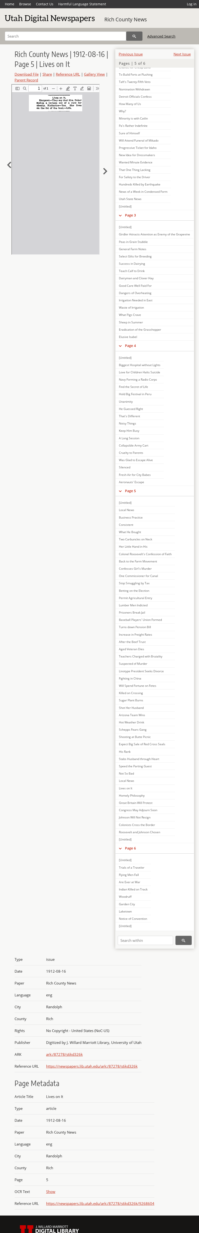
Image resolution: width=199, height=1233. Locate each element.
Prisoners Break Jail (132, 612)
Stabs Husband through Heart (139, 759)
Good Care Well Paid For (135, 286)
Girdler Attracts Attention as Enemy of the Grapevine (154, 234)
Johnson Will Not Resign (134, 817)
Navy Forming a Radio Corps (138, 379)
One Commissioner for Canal (138, 576)
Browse (25, 4)
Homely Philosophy (132, 795)
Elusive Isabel (128, 337)
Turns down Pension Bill (135, 627)
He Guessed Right (131, 409)
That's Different (129, 416)
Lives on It (125, 788)
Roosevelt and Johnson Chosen (139, 832)
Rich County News (125, 19)
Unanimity (126, 402)
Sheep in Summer (131, 322)
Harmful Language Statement (82, 4)
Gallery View (94, 74)
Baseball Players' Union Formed (140, 620)
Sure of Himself (129, 133)
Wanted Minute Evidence (135, 162)
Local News (126, 510)
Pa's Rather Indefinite (133, 126)
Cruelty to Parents (131, 453)
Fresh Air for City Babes (135, 475)
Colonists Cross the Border (137, 825)
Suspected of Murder (133, 664)
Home (9, 4)
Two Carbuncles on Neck (135, 539)
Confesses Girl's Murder (135, 569)
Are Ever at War (129, 882)
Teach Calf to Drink (132, 271)
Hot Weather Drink (131, 722)
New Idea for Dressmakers (137, 155)
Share (47, 74)
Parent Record (26, 80)
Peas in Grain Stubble (133, 242)
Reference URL (68, 74)
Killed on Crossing (131, 693)
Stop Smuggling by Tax (134, 583)
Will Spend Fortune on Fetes (137, 686)
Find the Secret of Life (133, 387)
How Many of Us (130, 104)
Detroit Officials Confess (135, 97)
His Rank (125, 752)
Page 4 (130, 345)
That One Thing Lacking (134, 170)
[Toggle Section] (120, 215)
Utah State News (130, 199)
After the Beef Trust (132, 642)
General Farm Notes (132, 249)
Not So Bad (126, 773)
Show (50, 1191)
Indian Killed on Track (133, 889)
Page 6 (130, 848)
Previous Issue (131, 54)
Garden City (127, 904)
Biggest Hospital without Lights (139, 365)
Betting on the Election (134, 591)
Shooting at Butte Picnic (135, 737)
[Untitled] (125, 206)
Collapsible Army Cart (133, 445)
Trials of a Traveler (131, 867)
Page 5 (130, 490)
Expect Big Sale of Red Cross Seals (142, 744)
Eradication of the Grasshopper (140, 330)
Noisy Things (127, 423)
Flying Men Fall (129, 875)
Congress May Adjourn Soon (138, 810)
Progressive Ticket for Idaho (138, 148)
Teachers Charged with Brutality (140, 656)
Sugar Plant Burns (131, 700)
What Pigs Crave (130, 315)
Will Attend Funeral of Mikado (138, 140)
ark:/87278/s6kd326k (64, 1054)
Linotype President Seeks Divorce (141, 671)
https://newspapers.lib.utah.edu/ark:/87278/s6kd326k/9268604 (100, 1203)
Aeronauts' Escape (131, 482)
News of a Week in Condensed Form (143, 192)
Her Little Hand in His (133, 546)
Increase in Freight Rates (135, 635)
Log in (192, 4)
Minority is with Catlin (133, 118)
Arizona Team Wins (132, 715)
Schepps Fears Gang (133, 730)
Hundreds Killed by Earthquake (139, 184)
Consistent (126, 525)
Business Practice (131, 517)
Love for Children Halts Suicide (139, 372)
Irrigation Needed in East (135, 300)
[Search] (134, 36)
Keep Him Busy (129, 431)
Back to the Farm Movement (138, 561)
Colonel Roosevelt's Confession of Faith (145, 554)
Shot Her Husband (131, 708)
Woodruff (125, 897)
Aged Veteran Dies (131, 649)
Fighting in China (130, 678)
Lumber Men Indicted (133, 605)
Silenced (124, 467)
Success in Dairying (132, 264)
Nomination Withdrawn (134, 89)
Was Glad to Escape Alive (136, 460)
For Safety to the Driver (134, 177)
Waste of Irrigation (131, 307)
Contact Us (44, 4)
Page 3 (130, 215)
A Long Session (129, 438)
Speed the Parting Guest (135, 766)
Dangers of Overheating (135, 293)
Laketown (125, 911)
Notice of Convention (133, 919)
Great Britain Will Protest (135, 803)
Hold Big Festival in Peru (135, 394)
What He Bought (130, 532)
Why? (122, 111)
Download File (27, 74)
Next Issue (182, 54)
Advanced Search (161, 36)
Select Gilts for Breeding (135, 256)
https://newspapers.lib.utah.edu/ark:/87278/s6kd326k (92, 1066)
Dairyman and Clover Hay (136, 278)
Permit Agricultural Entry (135, 598)
